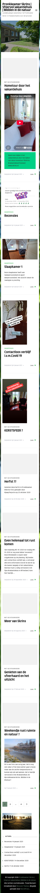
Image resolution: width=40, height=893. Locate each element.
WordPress (25, 889)
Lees (32, 174)
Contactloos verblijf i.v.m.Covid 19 (17, 852)
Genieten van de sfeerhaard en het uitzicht (16, 676)
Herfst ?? (10, 481)
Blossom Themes (23, 886)
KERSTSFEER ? (13, 430)
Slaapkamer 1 (13, 266)
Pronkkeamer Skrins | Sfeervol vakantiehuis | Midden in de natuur (17, 7)
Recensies (11, 215)
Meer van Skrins (15, 621)
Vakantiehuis (8, 212)
